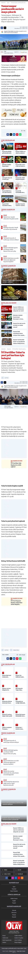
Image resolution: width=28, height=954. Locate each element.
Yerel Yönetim (14, 891)
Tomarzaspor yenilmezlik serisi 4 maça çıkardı (18, 2)
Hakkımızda (5, 937)
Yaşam (14, 903)
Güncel (14, 910)
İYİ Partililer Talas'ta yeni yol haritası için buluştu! (19, 349)
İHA (8, 52)
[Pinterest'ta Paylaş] (17, 134)
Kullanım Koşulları (18, 937)
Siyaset (9, 349)
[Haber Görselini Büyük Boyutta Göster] (14, 42)
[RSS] (22, 878)
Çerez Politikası (18, 940)
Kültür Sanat (14, 898)
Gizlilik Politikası (18, 935)
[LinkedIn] (16, 878)
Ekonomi (14, 912)
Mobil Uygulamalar (7, 940)
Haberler (3, 2)
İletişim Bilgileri (18, 942)
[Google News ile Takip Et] (23, 52)
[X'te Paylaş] (5, 28)
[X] (9, 878)
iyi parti (6, 377)
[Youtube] (19, 878)
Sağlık (14, 900)
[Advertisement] (14, 617)
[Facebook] (6, 878)
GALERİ (19, 870)
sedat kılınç (16, 650)
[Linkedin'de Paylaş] (14, 134)
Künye (4, 935)
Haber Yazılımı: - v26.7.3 (13, 952)
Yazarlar (14, 889)
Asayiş (14, 915)
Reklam (4, 942)
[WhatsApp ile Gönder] (20, 134)
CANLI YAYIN (7, 874)
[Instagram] (13, 878)
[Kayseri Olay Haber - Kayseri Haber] (14, 925)
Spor (8, 2)
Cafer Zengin (8, 406)
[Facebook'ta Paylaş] (2, 28)
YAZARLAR (20, 874)
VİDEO (5, 870)
